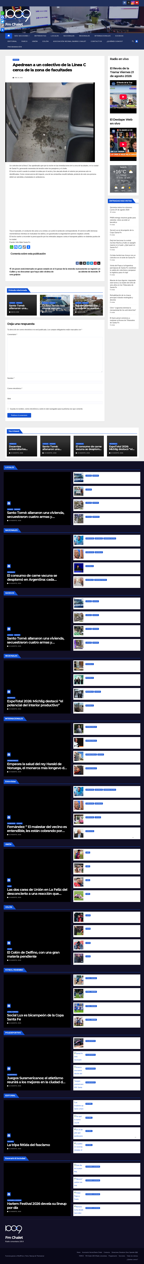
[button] (133, 41)
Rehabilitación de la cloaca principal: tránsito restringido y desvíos (121, 297)
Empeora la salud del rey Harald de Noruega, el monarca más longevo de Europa (36, 768)
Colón (45, 41)
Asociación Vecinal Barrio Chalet (69, 41)
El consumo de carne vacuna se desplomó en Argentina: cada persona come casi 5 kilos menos (33, 579)
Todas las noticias (132, 1256)
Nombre (10, 378)
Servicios (96, 516)
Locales (55, 36)
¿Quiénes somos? (115, 41)
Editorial (12, 41)
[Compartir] (2, 30)
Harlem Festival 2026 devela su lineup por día (37, 1206)
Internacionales (103, 36)
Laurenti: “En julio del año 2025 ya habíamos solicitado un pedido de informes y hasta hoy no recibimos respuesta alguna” (109, 837)
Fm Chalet (14, 24)
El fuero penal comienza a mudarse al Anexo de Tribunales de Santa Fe (122, 320)
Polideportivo (12, 1074)
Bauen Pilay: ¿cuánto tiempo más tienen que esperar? (107, 493)
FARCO (25, 41)
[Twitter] (2, 21)
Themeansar (40, 1256)
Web (9, 399)
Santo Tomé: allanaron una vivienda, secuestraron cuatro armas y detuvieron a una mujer (35, 517)
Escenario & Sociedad (14, 1200)
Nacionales (69, 36)
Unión (35, 41)
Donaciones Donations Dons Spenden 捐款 (125, 1252)
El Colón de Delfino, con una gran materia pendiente (33, 954)
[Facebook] (2, 17)
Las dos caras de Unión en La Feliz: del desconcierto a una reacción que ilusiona (37, 894)
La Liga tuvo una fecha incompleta (99, 1023)
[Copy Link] (2, 26)
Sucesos (119, 36)
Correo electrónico (14, 388)
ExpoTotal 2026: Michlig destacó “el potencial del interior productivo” (35, 703)
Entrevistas (40, 36)
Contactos (96, 41)
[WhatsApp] (2, 13)
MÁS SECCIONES (21, 36)
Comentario (12, 334)
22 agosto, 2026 (15, 834)
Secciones (122, 1256)
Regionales (84, 36)
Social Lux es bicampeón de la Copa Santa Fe (35, 1017)
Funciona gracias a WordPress (14, 1256)
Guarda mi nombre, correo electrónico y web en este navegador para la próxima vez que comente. (46, 409)
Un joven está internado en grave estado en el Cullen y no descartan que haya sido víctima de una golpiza (32, 272)
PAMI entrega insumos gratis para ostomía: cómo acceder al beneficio (123, 220)
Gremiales (13, 443)
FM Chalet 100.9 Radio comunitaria (96, 1256)
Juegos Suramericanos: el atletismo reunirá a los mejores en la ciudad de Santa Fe (36, 1082)
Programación (15, 47)
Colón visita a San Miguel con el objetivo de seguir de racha (110, 946)
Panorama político (109, 538)
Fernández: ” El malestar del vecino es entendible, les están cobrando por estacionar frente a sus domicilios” (37, 831)
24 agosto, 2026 (17, 453)
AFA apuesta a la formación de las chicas (102, 1009)
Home (78, 1252)
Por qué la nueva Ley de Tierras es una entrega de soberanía (110, 1121)
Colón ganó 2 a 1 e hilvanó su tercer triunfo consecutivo (108, 919)
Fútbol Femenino (13, 1011)
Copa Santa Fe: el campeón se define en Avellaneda (107, 981)
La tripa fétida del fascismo (28, 1145)
